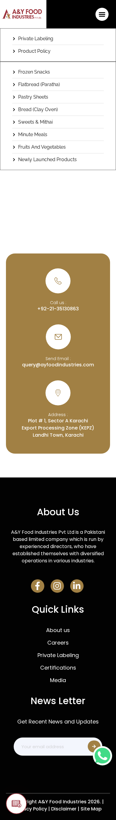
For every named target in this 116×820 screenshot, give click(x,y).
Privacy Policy (31, 808)
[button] (102, 14)
